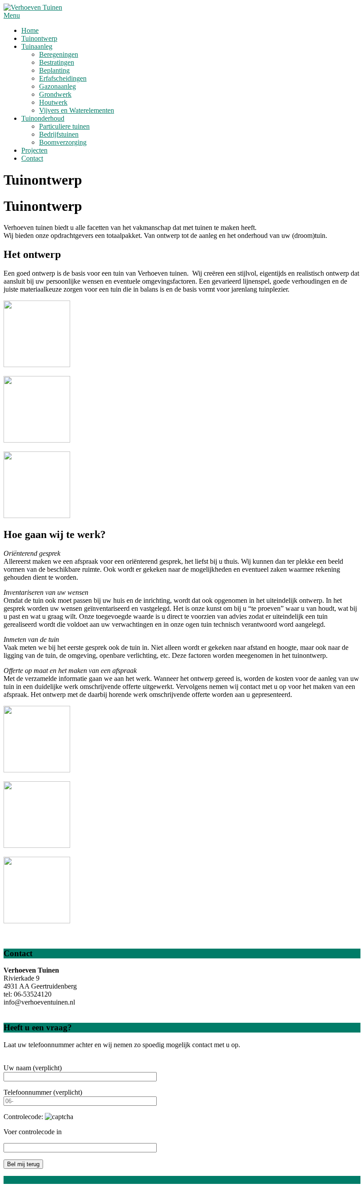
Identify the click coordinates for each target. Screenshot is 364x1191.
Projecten (34, 150)
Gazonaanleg (57, 86)
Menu (12, 15)
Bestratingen (56, 62)
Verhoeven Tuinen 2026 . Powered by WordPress (73, 1179)
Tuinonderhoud (42, 118)
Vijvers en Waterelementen (76, 110)
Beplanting (54, 70)
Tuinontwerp (39, 38)
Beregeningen (58, 54)
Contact (32, 158)
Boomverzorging (63, 142)
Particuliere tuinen (64, 126)
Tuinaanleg (36, 46)
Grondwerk (55, 94)
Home (30, 30)
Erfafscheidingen (63, 78)
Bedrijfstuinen (59, 134)
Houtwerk (53, 102)
